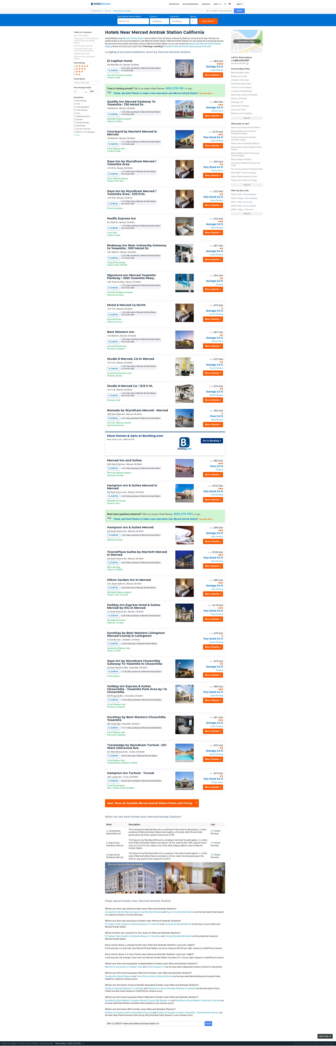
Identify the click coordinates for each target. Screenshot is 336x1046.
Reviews (219, 284)
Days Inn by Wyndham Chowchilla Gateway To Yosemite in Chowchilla (134, 662)
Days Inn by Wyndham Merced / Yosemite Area (131, 163)
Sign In (240, 4)
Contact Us (6, 1043)
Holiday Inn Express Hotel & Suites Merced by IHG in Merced (133, 606)
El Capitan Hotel (119, 60)
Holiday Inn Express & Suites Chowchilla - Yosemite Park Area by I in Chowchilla (137, 689)
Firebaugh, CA (237, 102)
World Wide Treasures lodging (243, 172)
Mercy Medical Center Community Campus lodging (245, 154)
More (216, 4)
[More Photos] (184, 77)
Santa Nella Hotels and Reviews (244, 94)
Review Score (217, 111)
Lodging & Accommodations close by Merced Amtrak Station (86, 40)
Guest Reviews (217, 70)
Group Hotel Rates (190, 4)
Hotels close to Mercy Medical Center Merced (246, 148)
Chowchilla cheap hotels (241, 83)
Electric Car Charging (85, 132)
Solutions (206, 4)
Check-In (153, 16)
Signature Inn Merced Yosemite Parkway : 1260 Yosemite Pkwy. (131, 277)
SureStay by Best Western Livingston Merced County (129, 1000)
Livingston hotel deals (240, 80)
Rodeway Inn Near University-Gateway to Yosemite (172, 988)
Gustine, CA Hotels (239, 98)
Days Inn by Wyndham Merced (147, 911)
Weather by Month (82, 54)
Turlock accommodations (241, 87)
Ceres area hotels (238, 109)
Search (239, 11)
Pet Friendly (81, 101)
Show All (247, 118)
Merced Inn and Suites (124, 460)
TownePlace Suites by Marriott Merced (154, 976)
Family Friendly (82, 122)
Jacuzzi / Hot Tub (83, 129)
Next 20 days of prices (83, 46)
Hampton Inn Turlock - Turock (130, 773)
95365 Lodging (237, 209)
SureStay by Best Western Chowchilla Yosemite (136, 718)
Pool (78, 104)
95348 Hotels (236, 205)
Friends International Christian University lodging (243, 138)
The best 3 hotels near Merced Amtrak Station (84, 50)
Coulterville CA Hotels (240, 105)
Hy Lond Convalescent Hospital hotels (246, 169)
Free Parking (81, 110)
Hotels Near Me (46, 1043)
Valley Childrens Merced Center (244, 176)
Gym (78, 113)
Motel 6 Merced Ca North (126, 305)
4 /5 (212, 831)
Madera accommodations (241, 113)
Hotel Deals (174, 4)
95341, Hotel (236, 202)
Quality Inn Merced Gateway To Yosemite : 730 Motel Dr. (131, 103)
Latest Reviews (216, 140)
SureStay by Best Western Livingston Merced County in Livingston (136, 634)
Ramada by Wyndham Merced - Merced (137, 410)
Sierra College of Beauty (241, 159)
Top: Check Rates (81, 35)
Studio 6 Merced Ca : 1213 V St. (130, 386)
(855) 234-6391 (74, 1043)
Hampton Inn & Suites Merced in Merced (132, 487)
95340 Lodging (237, 198)
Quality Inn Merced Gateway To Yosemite (140, 923)
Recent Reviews (216, 314)
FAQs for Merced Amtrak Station (84, 57)
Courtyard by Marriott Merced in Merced (132, 133)
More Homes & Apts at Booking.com (135, 435)
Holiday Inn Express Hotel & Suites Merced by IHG (128, 1012)
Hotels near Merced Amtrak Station (245, 127)
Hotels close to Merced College (244, 180)
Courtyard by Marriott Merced (118, 911)
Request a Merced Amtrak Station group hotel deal (187, 46)
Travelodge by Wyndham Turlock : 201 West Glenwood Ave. (136, 746)
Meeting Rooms (83, 116)
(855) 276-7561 (175, 88)
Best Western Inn (120, 332)
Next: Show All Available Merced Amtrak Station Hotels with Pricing (149, 803)
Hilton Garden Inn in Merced (129, 579)
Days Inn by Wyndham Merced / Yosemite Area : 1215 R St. (131, 193)
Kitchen (79, 119)
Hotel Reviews (217, 227)
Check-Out (174, 16)
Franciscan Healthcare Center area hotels (245, 164)
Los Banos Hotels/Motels (241, 91)
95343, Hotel (236, 194)
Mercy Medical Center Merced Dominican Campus (243, 132)
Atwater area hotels (239, 76)
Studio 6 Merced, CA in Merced (130, 358)
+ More (77, 135)
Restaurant (80, 125)
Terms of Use (26, 1043)
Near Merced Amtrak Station (129, 16)
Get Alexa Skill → (206, 93)
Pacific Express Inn (121, 218)
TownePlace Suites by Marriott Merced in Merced (137, 553)
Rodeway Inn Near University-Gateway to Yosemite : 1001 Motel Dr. (136, 247)
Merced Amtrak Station (133, 38)
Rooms (193, 16)
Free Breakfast (82, 107)
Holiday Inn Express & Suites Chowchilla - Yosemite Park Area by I (188, 1012)
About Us (15, 1043)
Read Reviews (217, 419)
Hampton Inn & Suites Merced (130, 527)
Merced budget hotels (240, 72)
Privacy (35, 1043)
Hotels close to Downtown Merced (245, 143)
